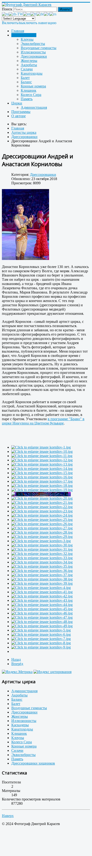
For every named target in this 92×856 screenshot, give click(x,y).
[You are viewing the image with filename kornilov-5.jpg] (41, 630)
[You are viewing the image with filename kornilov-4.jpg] (41, 588)
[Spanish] (53, 14)
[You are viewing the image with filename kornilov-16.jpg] (42, 477)
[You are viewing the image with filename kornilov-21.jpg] (42, 503)
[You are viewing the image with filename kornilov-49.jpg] (42, 626)
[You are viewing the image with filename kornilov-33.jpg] (42, 558)
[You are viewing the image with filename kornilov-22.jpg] (42, 507)
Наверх (8, 816)
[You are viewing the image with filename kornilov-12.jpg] (42, 460)
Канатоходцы (31, 73)
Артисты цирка (23, 35)
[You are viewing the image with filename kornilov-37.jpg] (42, 575)
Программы (20, 112)
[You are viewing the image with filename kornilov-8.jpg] (41, 643)
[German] (40, 14)
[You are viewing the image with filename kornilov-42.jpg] (42, 596)
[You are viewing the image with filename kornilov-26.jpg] (42, 524)
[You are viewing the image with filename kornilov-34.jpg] (42, 562)
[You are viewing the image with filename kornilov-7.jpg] (41, 639)
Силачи (27, 69)
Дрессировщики (34, 56)
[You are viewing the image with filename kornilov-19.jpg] (42, 490)
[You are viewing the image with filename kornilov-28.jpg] (42, 532)
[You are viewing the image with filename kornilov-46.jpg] (42, 613)
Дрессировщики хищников (33, 763)
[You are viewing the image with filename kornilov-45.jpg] (42, 609)
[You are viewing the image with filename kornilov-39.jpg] (42, 583)
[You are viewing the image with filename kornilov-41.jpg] (42, 592)
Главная (17, 31)
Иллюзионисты (33, 52)
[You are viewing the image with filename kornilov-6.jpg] (41, 634)
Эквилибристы (33, 44)
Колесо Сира (31, 95)
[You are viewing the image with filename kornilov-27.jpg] (42, 528)
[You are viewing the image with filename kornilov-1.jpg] (41, 447)
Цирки (16, 103)
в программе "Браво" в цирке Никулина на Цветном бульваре (43, 421)
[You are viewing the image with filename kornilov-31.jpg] (42, 549)
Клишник (28, 90)
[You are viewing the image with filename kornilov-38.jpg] (42, 579)
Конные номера (33, 86)
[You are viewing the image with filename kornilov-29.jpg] (42, 537)
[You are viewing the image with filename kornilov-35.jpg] (42, 566)
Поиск (7, 9)
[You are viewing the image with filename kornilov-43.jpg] (42, 600)
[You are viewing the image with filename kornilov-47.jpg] (42, 617)
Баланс (26, 82)
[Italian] (47, 14)
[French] (33, 14)
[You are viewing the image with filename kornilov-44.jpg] (42, 605)
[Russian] (5, 14)
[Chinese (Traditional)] (16, 14)
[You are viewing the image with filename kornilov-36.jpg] (42, 571)
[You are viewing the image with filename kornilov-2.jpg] (41, 494)
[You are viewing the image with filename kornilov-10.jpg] (42, 452)
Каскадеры (20, 725)
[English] (26, 14)
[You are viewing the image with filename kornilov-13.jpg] (42, 464)
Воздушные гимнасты (38, 48)
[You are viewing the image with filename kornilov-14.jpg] (42, 469)
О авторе (18, 116)
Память (27, 99)
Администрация (34, 107)
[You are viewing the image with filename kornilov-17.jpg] (42, 481)
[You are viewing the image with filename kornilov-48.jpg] (42, 622)
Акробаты (29, 65)
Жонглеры (29, 61)
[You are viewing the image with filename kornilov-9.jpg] (41, 647)
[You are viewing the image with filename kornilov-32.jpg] (42, 554)
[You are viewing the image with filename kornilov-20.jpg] (42, 498)
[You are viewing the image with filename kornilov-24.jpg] (42, 515)
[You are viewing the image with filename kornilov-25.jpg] (42, 520)
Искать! (65, 9)
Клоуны (27, 39)
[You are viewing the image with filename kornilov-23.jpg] (42, 511)
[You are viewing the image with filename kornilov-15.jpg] (42, 473)
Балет (25, 78)
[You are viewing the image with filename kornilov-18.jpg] (42, 486)
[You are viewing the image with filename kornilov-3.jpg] (41, 541)
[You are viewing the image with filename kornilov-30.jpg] (42, 545)
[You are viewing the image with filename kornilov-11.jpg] (41, 456)
